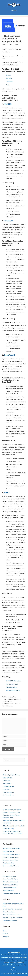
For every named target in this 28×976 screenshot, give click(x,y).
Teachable (9, 78)
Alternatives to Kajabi (12, 684)
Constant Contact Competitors (11, 893)
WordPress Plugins (8, 792)
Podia (7, 85)
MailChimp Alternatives (9, 887)
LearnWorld (9, 81)
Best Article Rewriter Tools (10, 860)
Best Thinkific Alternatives (13, 681)
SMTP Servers (7, 783)
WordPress (6, 789)
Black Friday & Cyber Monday (11, 775)
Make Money (6, 780)
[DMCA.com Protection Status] (5, 944)
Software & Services (10, 697)
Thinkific (8, 75)
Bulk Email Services (8, 851)
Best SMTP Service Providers (11, 848)
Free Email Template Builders (11, 854)
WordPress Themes (8, 795)
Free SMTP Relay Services (10, 857)
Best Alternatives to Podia (13, 690)
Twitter (5, 931)
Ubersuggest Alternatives (10, 920)
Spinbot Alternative (8, 890)
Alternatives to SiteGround (10, 882)
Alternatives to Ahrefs (9, 912)
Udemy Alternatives (11, 687)
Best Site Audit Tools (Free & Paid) (12, 909)
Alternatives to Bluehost (9, 876)
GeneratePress (22, 973)
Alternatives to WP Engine (10, 879)
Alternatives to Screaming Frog (11, 915)
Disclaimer (14, 970)
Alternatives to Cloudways (10, 884)
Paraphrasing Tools (8, 863)
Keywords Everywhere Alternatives (12, 917)
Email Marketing (7, 777)
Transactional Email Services (11, 866)
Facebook (5, 933)
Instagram (6, 936)
